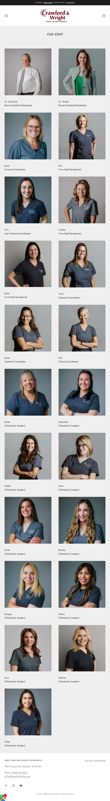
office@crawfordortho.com (17, 776)
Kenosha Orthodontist (95, 760)
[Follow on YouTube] (20, 785)
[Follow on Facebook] (6, 785)
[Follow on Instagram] (13, 785)
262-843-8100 (70, 2)
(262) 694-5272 (19, 772)
